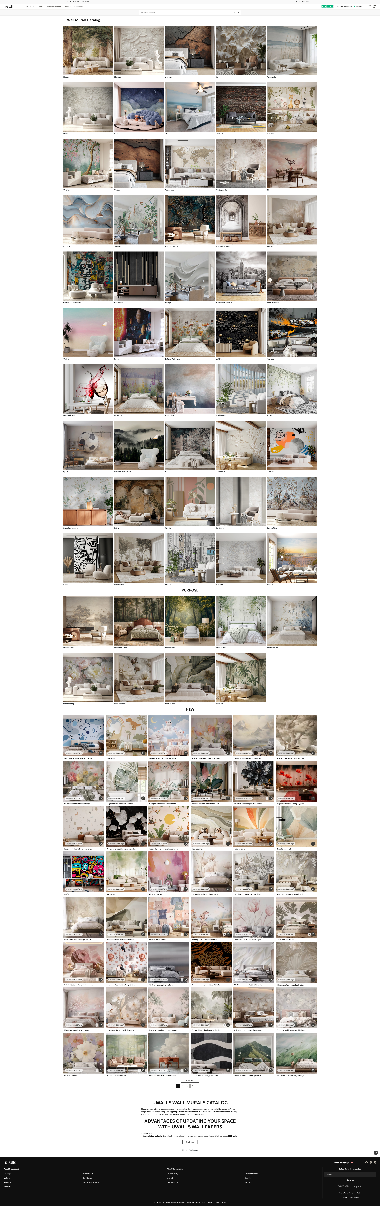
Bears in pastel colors (157, 939)
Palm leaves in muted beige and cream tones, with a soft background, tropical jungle (78, 939)
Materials (7, 1178)
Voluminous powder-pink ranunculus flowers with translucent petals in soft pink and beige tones (78, 985)
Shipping (7, 1182)
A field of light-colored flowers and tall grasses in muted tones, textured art (248, 1030)
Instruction (8, 1187)
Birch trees (111, 894)
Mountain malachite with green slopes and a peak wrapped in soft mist (248, 1075)
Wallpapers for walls (91, 1182)
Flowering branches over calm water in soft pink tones (78, 1030)
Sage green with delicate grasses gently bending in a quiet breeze (291, 1075)
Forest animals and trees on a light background (78, 849)
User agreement (173, 1182)
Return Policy (88, 1173)
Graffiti (67, 894)
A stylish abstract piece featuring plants (206, 803)
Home (184, 1150)
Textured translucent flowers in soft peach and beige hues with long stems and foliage (206, 894)
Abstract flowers (71, 1075)
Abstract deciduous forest (117, 1075)
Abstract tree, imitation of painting (290, 758)
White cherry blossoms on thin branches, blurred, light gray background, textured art (291, 1030)
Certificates (87, 1178)
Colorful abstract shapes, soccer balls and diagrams (78, 758)
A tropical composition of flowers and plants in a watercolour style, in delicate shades (163, 803)
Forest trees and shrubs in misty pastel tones (163, 1030)
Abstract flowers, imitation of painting (78, 803)
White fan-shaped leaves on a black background (121, 849)
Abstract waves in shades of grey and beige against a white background (248, 985)
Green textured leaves (285, 939)
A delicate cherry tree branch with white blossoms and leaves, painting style (291, 894)
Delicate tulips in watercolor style (247, 939)
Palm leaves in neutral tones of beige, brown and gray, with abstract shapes (248, 894)
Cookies (248, 1178)
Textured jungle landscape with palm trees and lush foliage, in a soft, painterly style (206, 1030)
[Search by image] (234, 12)
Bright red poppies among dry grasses (291, 803)
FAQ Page (7, 1173)
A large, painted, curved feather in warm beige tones (291, 985)
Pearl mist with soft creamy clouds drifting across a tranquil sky (163, 1075)
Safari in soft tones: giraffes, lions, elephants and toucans (121, 985)
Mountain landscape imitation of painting (248, 758)
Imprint (170, 1178)
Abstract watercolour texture (160, 985)
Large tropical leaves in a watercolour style (121, 803)
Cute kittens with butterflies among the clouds (163, 758)
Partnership (249, 1182)
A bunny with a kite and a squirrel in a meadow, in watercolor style (206, 939)
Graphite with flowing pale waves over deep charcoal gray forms (206, 1075)
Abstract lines (197, 849)
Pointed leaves (239, 849)
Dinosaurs (111, 758)
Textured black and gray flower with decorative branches (248, 803)
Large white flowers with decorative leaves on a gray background (121, 1030)
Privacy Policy (172, 1173)
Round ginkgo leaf (284, 849)
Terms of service (251, 1173)
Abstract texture (155, 894)
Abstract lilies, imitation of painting (206, 758)
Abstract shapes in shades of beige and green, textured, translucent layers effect (121, 939)
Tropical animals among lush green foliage (163, 849)
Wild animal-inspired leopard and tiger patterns (206, 985)
